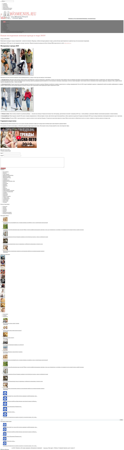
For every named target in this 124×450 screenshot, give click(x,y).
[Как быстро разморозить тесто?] (3, 302)
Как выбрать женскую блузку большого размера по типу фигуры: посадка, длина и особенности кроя (25, 236)
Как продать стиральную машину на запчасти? (13, 344)
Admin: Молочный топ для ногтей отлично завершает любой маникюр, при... (20, 396)
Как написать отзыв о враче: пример (11, 323)
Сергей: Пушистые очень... (9, 411)
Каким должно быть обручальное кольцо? (12, 330)
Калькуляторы (6, 30)
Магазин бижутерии (7, 8)
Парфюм (5, 192)
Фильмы (5, 202)
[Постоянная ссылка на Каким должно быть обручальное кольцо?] (5, 329)
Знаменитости (6, 23)
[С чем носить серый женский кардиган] (3, 297)
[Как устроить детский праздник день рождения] (3, 273)
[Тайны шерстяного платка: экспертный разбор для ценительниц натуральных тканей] (3, 259)
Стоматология (6, 198)
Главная (5, 3)
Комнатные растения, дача (9, 181)
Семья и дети (6, 197)
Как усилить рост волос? (8, 337)
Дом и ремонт (6, 174)
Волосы (5, 24)
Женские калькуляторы (8, 175)
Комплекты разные (7, 212)
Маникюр (5, 185)
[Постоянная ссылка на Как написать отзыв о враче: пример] (5, 322)
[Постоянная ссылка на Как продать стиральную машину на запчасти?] (5, 343)
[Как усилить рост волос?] (3, 307)
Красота (5, 25)
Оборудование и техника (8, 190)
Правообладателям (7, 9)
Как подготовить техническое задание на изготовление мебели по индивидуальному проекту (23, 251)
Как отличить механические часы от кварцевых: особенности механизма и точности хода (23, 244)
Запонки (5, 209)
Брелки (4, 207)
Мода (4, 21)
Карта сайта (5, 7)
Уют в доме (5, 200)
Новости (5, 188)
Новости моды (6, 20)
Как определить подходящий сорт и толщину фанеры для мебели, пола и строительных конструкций (25, 222)
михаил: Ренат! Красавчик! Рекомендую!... (12, 406)
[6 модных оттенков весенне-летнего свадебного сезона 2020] (3, 268)
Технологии (5, 199)
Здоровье (5, 26)
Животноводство (7, 177)
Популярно (5, 314)
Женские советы (6, 176)
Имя (1, 153)
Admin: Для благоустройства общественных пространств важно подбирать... (20, 401)
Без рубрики (6, 171)
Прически (5, 195)
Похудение (5, 27)
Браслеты (5, 206)
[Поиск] (1, 1)
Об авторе (5, 5)
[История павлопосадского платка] (3, 287)
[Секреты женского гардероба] (3, 264)
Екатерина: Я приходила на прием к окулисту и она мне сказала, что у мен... (20, 417)
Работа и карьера (7, 196)
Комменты (5, 316)
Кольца (4, 211)
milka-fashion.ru (67, 43)
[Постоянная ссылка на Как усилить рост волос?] (5, 336)
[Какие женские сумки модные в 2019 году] (3, 278)
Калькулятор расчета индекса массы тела (15, 31)
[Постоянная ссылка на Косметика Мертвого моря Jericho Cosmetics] (5, 350)
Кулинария (5, 183)
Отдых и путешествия (8, 191)
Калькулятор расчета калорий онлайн (14, 32)
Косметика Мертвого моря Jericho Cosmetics (12, 351)
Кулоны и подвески (7, 213)
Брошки (5, 208)
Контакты (5, 4)
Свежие (5, 315)
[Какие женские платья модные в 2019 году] (3, 292)
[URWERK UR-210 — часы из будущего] (3, 283)
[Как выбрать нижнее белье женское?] (3, 311)
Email (2, 155)
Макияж (5, 28)
